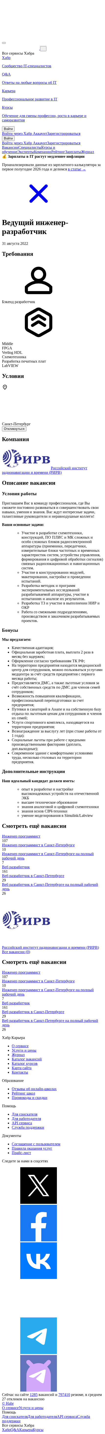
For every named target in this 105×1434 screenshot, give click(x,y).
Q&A (14, 1430)
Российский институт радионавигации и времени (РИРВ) (44, 470)
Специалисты (29, 147)
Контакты (20, 1072)
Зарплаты (73, 152)
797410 (64, 1395)
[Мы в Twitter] (38, 1202)
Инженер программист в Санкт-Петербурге (38, 845)
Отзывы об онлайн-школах (34, 1089)
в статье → (77, 169)
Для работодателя (26, 1119)
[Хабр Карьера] (21, 48)
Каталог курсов (25, 1063)
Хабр (6, 1430)
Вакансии (10, 147)
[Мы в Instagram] (38, 1315)
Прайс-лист (21, 1153)
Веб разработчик (16, 867)
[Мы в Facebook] (38, 1240)
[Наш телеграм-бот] (38, 1390)
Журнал (87, 152)
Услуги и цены (24, 1050)
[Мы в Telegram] (38, 1353)
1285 (34, 1395)
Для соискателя (24, 1114)
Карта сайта (22, 1068)
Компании (42, 152)
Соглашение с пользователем (36, 1144)
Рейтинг (58, 152)
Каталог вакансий (27, 1059)
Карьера (26, 1430)
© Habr (8, 1403)
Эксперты (25, 152)
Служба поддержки (28, 1127)
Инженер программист (21, 836)
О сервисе (20, 1046)
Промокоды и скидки (29, 1098)
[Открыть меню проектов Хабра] (4, 43)
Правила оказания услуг (32, 1148)
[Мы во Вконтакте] (38, 1278)
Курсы (38, 1430)
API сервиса (22, 1123)
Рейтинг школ (23, 1093)
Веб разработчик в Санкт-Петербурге (33, 876)
